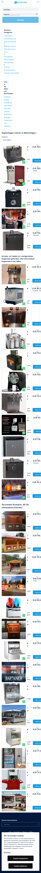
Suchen (20, 20)
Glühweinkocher (10, 49)
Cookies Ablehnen (20, 866)
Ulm (5, 123)
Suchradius (7, 140)
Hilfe (31, 832)
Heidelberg (8, 103)
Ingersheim (8, 105)
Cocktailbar (8, 36)
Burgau (6, 100)
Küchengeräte (9, 59)
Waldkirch (7, 126)
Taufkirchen (8, 120)
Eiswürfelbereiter (10, 39)
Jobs (9, 832)
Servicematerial (9, 70)
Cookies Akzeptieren (20, 858)
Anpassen (7, 852)
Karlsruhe (7, 108)
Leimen (6, 111)
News (24, 832)
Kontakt (17, 832)
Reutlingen (8, 114)
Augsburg (7, 97)
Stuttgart (7, 117)
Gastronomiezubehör (11, 73)
